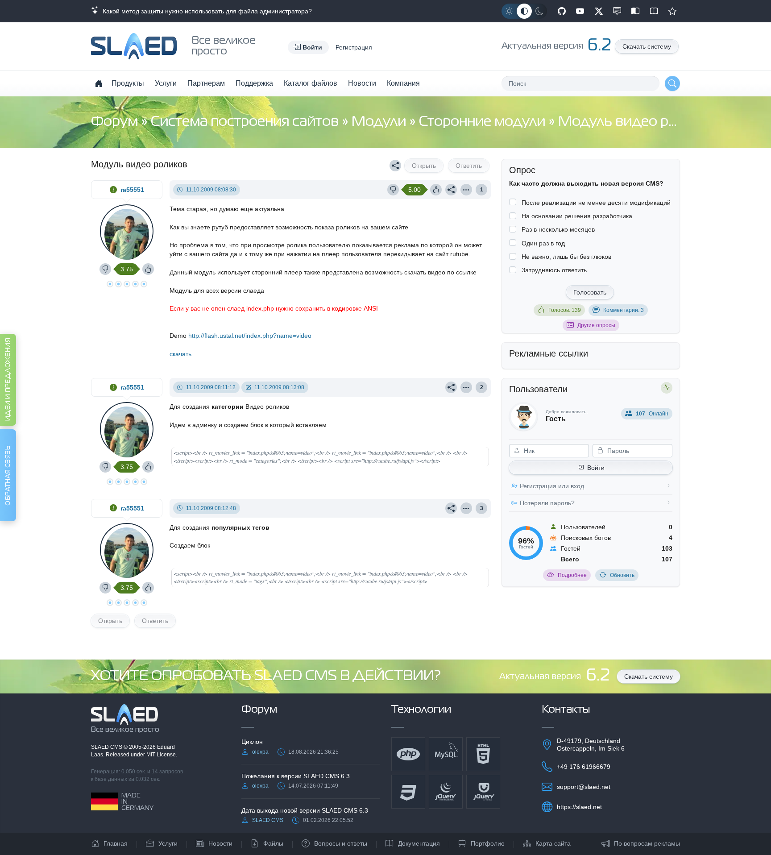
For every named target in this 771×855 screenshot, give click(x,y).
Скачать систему (646, 46)
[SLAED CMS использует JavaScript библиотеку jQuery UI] (483, 792)
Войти (596, 467)
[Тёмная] (539, 11)
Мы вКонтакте (617, 11)
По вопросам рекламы (647, 843)
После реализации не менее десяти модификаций (596, 202)
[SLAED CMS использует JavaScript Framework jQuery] (446, 792)
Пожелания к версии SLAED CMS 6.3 (295, 776)
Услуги (166, 83)
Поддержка (254, 83)
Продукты (128, 83)
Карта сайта (553, 843)
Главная (116, 843)
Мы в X (598, 11)
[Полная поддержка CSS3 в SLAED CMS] (408, 792)
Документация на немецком (635, 11)
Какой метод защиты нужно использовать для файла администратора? (205, 11)
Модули (380, 122)
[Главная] (98, 83)
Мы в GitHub (561, 11)
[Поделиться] (395, 165)
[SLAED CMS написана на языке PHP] (408, 754)
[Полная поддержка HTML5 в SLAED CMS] (483, 754)
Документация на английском (654, 11)
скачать (180, 353)
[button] (308, 47)
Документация (419, 843)
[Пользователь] (466, 189)
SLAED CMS (107, 747)
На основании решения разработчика (577, 216)
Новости (362, 83)
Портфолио (488, 843)
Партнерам (206, 83)
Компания (403, 83)
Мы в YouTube (580, 11)
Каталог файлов (310, 83)
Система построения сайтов (246, 122)
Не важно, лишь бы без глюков (566, 256)
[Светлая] (509, 11)
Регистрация (354, 47)
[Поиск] (672, 83)
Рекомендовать (672, 11)
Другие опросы (596, 325)
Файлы (273, 843)
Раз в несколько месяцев (558, 229)
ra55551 (132, 189)
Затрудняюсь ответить (554, 270)
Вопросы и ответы (340, 843)
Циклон (252, 741)
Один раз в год (543, 243)
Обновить (622, 575)
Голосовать (589, 292)
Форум (116, 122)
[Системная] (524, 11)
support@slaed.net (583, 786)
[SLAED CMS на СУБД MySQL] (446, 754)
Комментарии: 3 (623, 310)
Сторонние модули (483, 122)
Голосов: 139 (564, 310)
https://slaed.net (579, 806)
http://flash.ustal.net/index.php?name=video (249, 335)
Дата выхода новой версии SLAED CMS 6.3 (304, 810)
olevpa (260, 752)
